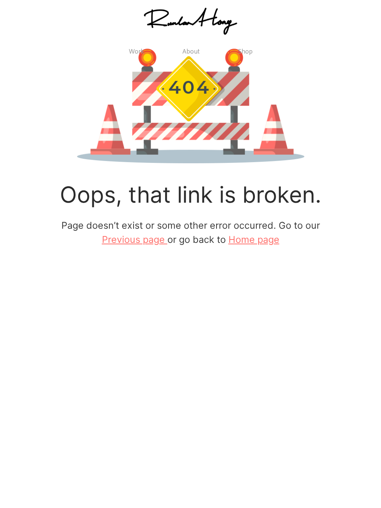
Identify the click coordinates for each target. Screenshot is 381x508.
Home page (253, 239)
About (191, 52)
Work (136, 52)
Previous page (134, 239)
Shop (245, 52)
